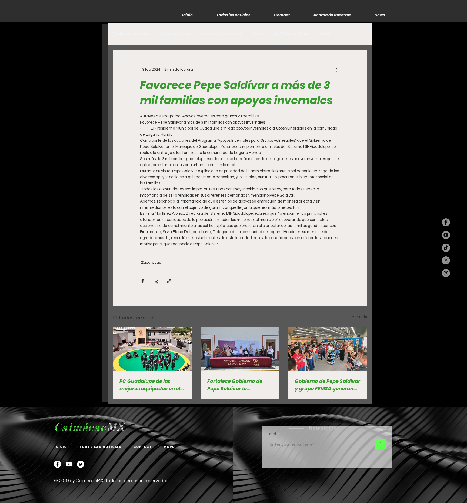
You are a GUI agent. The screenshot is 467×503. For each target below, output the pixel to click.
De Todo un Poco (291, 33)
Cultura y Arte (175, 33)
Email (272, 434)
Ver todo (359, 317)
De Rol (325, 33)
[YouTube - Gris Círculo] (446, 235)
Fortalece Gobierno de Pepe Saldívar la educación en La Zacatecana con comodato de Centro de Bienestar (236, 385)
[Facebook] (57, 464)
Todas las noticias (131, 33)
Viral (258, 33)
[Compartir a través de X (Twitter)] (155, 281)
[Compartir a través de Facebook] (142, 281)
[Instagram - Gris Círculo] (446, 273)
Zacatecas (151, 262)
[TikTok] (446, 248)
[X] (446, 260)
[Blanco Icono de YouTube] (69, 464)
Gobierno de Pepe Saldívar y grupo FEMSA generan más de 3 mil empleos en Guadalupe (327, 385)
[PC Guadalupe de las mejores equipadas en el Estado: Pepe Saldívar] (152, 349)
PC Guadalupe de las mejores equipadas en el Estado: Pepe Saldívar (149, 385)
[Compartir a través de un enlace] (169, 281)
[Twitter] (80, 464)
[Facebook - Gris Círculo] (446, 222)
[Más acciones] (336, 69)
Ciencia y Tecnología (221, 33)
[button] (360, 34)
